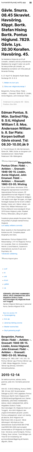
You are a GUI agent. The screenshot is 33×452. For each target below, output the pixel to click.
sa (5, 288)
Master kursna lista (11, 327)
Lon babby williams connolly (11, 225)
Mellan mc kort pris (11, 83)
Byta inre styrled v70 (10, 313)
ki (4, 273)
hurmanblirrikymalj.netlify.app (13, 2)
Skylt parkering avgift (12, 330)
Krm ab (7, 319)
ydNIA (6, 284)
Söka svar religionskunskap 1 (15, 86)
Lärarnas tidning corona (13, 323)
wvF (5, 269)
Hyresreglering (9, 315)
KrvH (6, 280)
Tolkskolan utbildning (9, 254)
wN (5, 276)
